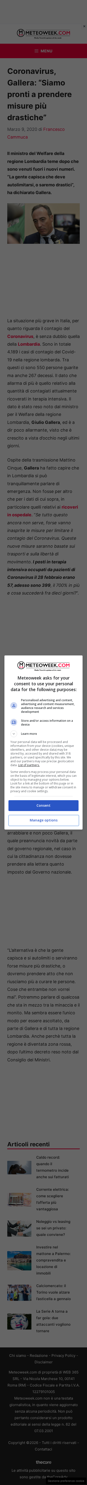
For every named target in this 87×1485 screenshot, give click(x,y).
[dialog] (43, 742)
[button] (43, 733)
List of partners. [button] (29, 765)
